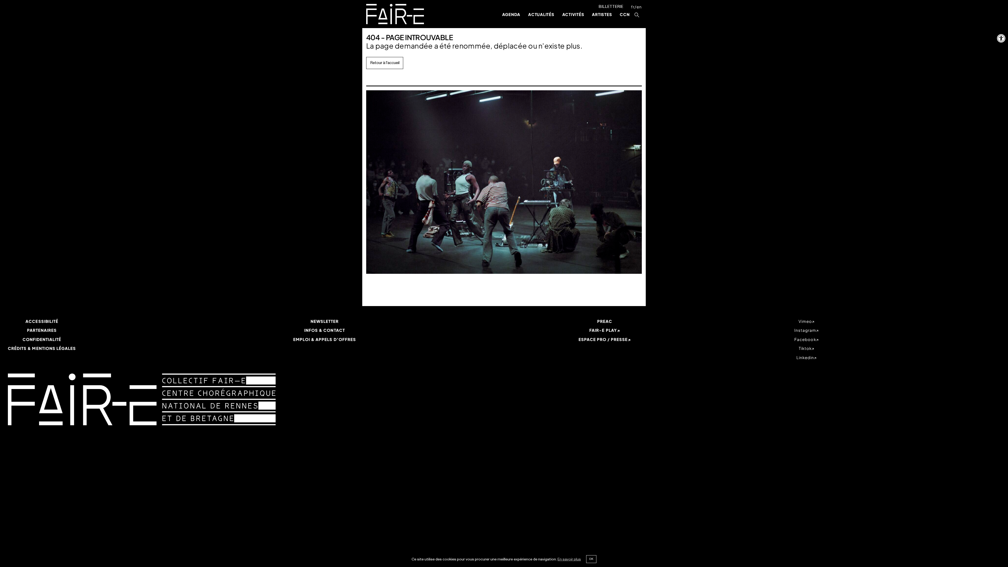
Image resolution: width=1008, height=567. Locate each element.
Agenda (511, 14)
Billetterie (610, 6)
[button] (1001, 38)
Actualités (541, 14)
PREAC (604, 321)
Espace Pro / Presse (603, 339)
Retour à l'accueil (385, 63)
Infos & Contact (324, 330)
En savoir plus (569, 559)
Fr (632, 6)
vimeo (805, 321)
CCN (624, 14)
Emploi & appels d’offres (324, 339)
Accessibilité (41, 321)
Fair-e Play (603, 330)
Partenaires (42, 330)
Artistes (602, 14)
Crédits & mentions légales (42, 348)
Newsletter (325, 321)
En (639, 6)
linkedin (805, 357)
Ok (591, 559)
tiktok (805, 348)
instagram (805, 330)
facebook (805, 339)
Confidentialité (42, 339)
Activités (573, 14)
